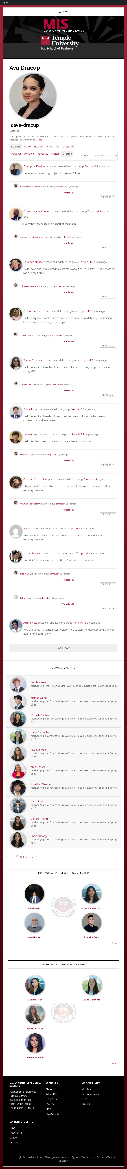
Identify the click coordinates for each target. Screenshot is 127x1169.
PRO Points (15, 1132)
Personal (16, 153)
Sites (38, 146)
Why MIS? (51, 1094)
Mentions (29, 153)
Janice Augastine (34, 1057)
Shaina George (39, 836)
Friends (52, 146)
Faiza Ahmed (38, 749)
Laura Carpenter (40, 732)
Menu (66, 11)
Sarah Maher (34, 937)
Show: (84, 155)
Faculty (50, 1104)
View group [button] (107, 197)
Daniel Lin (29, 409)
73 (32, 856)
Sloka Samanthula (91, 908)
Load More (64, 647)
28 (16, 856)
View (40, 140)
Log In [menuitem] (5, 2)
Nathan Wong (39, 697)
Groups (67, 146)
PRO (12, 1127)
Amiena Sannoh (32, 311)
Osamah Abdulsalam (35, 479)
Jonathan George (40, 784)
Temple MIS (63, 26)
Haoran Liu (29, 434)
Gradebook (15, 1142)
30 (23, 856)
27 (13, 856)
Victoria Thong (39, 818)
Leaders (14, 1137)
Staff (48, 1109)
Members (86, 1089)
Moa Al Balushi (31, 553)
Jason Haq (37, 801)
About (49, 1089)
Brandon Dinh (91, 937)
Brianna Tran (35, 999)
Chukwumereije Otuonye (37, 211)
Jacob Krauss (38, 682)
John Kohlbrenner (33, 262)
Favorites (43, 153)
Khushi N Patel (35, 1028)
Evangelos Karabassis (35, 166)
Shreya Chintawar (33, 360)
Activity (15, 146)
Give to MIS (52, 1113)
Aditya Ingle (30, 622)
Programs (51, 1099)
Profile (27, 146)
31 (27, 856)
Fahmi (26, 528)
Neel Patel (34, 908)
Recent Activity (90, 1094)
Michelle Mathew (40, 715)
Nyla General (38, 766)
